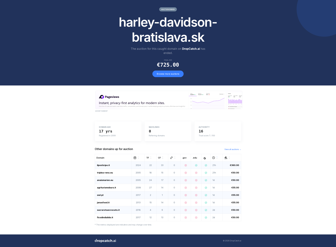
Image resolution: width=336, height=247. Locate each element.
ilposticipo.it (103, 165)
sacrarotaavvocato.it (108, 210)
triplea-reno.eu (105, 172)
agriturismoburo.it (106, 187)
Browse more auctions (168, 74)
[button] (113, 157)
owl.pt (100, 195)
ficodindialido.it (105, 217)
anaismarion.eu (105, 180)
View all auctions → (232, 149)
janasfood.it (103, 202)
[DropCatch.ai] (105, 241)
